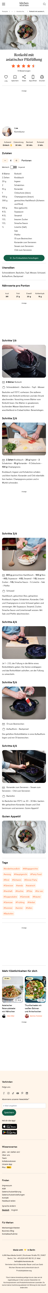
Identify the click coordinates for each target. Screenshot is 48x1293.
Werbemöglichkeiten (11, 1228)
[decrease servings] (5, 160)
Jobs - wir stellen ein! (11, 1152)
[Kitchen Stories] (24, 4)
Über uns (6, 1155)
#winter (19, 908)
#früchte (19, 891)
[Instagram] (8, 1093)
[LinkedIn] (27, 1093)
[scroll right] (45, 989)
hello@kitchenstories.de (24, 1261)
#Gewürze (8, 885)
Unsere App (7, 1164)
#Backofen (8, 913)
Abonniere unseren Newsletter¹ (15, 1099)
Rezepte (5, 11)
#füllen (29, 908)
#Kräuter (37, 896)
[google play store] (24, 1133)
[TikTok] (13, 1093)
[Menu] (3, 4)
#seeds (19, 885)
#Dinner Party (30, 879)
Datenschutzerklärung (11, 1191)
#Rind (6, 879)
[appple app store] (24, 1127)
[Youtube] (17, 1093)
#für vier (39, 891)
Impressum (7, 1185)
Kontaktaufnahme (9, 1234)
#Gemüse (8, 902)
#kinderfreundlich (12, 868)
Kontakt (5, 1198)
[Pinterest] (22, 1093)
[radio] (13, 66)
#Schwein (16, 879)
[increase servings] (16, 160)
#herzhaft (8, 891)
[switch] (14, 167)
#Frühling (20, 902)
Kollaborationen (9, 1161)
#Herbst (31, 902)
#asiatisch (30, 885)
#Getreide (25, 896)
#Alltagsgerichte (30, 868)
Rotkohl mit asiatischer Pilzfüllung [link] (37, 11)
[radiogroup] (24, 66)
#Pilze (29, 891)
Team (4, 1158)
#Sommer (8, 908)
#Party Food (35, 874)
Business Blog (8, 1231)
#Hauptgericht (20, 874)
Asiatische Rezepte (20, 11)
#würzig (7, 874)
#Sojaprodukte (10, 896)
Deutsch (5, 1210)
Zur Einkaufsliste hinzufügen (25, 258)
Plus (6, 1167)
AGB (4, 1188)
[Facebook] (4, 1093)
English (14, 1210)
